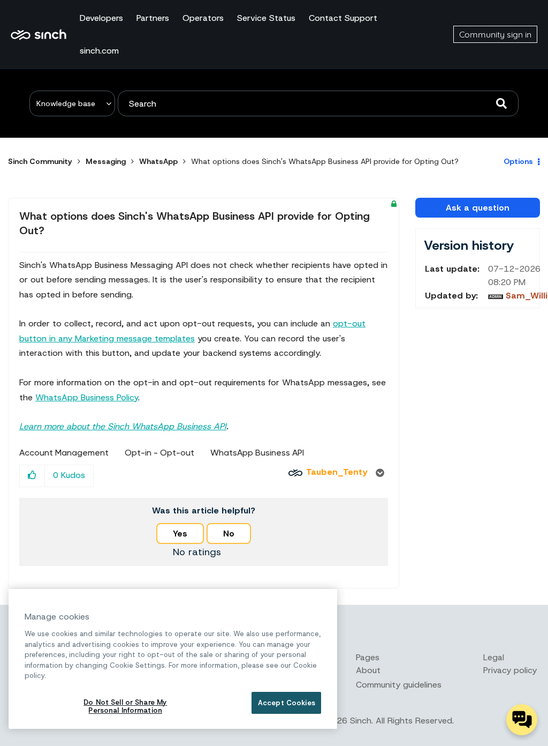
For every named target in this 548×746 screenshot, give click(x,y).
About (368, 670)
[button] (32, 475)
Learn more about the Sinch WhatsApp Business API (122, 426)
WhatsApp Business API (257, 453)
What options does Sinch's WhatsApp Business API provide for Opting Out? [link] (325, 161)
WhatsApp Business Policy (86, 397)
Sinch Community (38, 34)
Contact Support (343, 18)
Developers (101, 18)
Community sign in (495, 34)
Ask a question (477, 207)
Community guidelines (399, 684)
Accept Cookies (286, 702)
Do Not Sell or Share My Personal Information (125, 706)
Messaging (106, 161)
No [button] (228, 533)
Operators (203, 18)
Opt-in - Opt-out (159, 453)
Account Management (64, 453)
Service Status (266, 18)
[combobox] (318, 103)
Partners (152, 18)
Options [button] (518, 161)
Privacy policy (510, 670)
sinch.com (99, 50)
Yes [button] (180, 533)
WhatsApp (158, 161)
